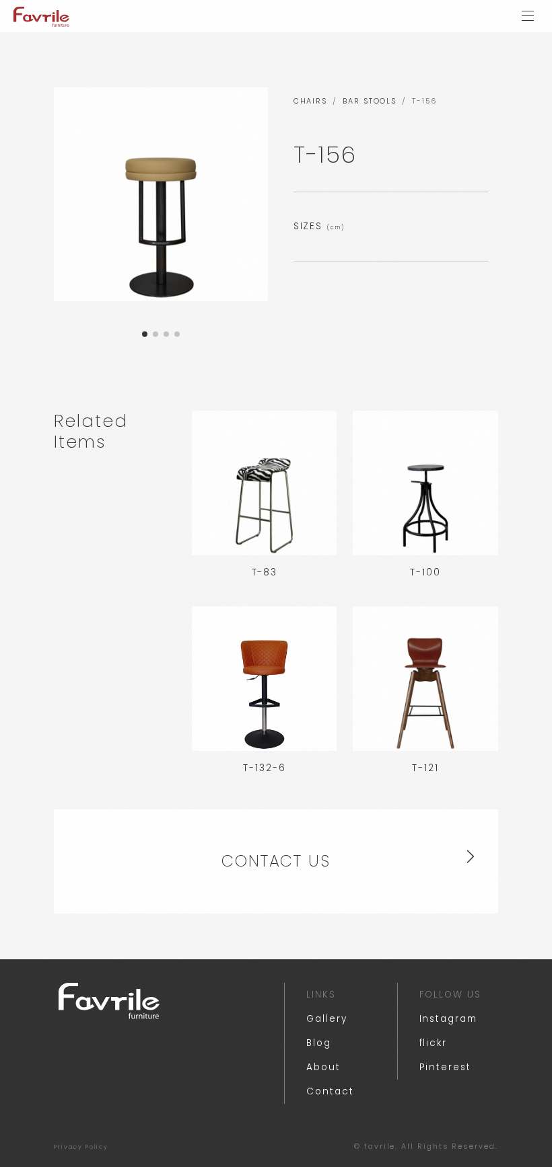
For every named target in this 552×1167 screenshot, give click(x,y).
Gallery (326, 1018)
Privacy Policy (81, 1147)
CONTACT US (276, 861)
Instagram (448, 1018)
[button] (144, 334)
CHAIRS (311, 101)
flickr (433, 1043)
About (323, 1067)
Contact (329, 1091)
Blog (318, 1043)
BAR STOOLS (369, 101)
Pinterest (445, 1067)
